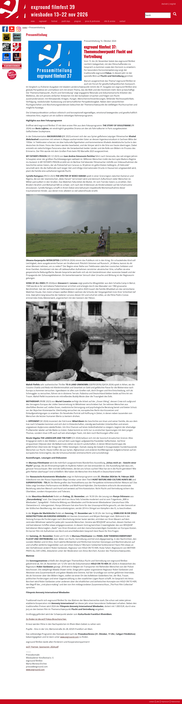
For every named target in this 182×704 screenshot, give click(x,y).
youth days (66, 21)
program (77, 21)
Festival (54, 21)
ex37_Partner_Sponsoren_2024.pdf (42, 646)
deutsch (165, 3)
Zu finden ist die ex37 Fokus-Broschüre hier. (46, 619)
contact (122, 21)
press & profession (92, 21)
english (173, 3)
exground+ (43, 21)
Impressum (165, 702)
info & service (109, 21)
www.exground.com (69, 637)
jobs (157, 702)
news (33, 21)
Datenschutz (175, 702)
